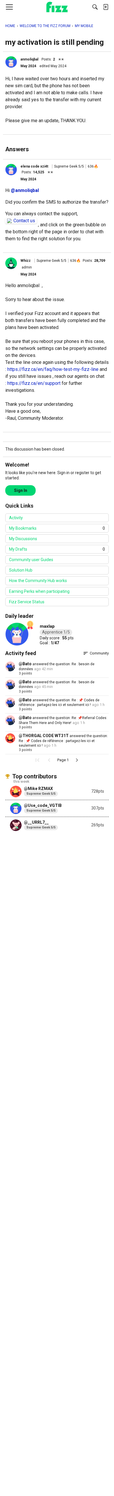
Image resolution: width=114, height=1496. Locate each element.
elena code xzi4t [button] (34, 166)
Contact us (24, 220)
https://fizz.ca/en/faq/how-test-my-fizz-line (53, 369)
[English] (57, 7)
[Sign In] (105, 7)
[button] (11, 62)
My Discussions (23, 538)
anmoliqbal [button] (29, 59)
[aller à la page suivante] (77, 760)
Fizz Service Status (26, 602)
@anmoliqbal (25, 190)
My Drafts (57, 549)
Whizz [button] (25, 261)
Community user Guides (31, 559)
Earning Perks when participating (39, 591)
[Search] (95, 7)
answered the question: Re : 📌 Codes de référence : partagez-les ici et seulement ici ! (63, 741)
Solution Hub (20, 570)
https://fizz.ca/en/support (34, 383)
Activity (16, 517)
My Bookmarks (57, 528)
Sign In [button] (20, 490)
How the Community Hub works (38, 580)
